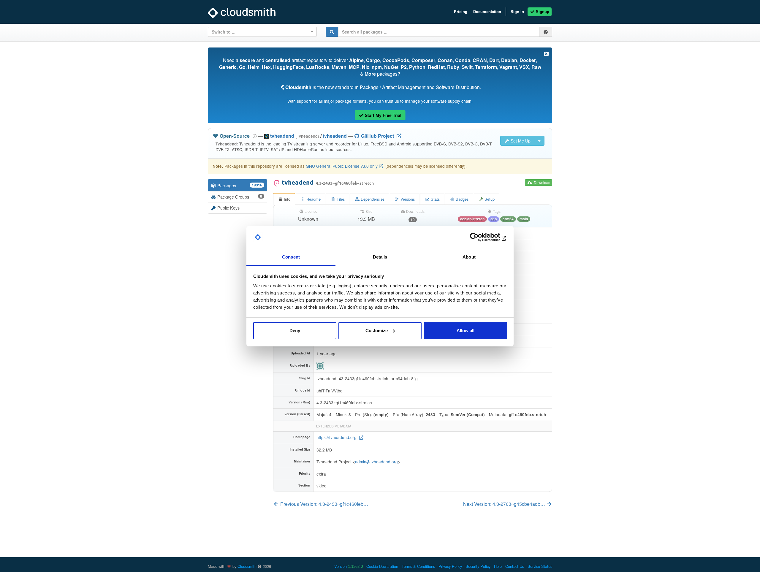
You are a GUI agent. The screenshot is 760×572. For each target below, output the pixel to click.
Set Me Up (520, 141)
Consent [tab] (291, 256)
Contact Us (514, 566)
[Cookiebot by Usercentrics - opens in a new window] (481, 237)
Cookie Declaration (382, 566)
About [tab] (469, 256)
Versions (407, 199)
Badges (461, 199)
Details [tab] (380, 256)
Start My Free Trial (382, 115)
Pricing (460, 11)
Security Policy (478, 566)
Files (340, 199)
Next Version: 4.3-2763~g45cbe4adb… (504, 503)
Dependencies (372, 199)
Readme (313, 199)
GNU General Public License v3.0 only (342, 166)
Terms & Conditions (418, 566)
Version (348, 566)
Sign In (517, 11)
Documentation (487, 11)
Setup (489, 199)
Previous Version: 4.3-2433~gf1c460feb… (323, 503)
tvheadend (335, 135)
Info (286, 199)
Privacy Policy (450, 566)
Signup (542, 11)
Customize (376, 330)
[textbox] (260, 32)
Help (498, 566)
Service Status (540, 566)
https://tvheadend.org (337, 437)
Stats (435, 199)
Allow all (465, 330)
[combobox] (262, 32)
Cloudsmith (247, 566)
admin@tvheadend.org (376, 462)
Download (541, 182)
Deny (294, 330)
